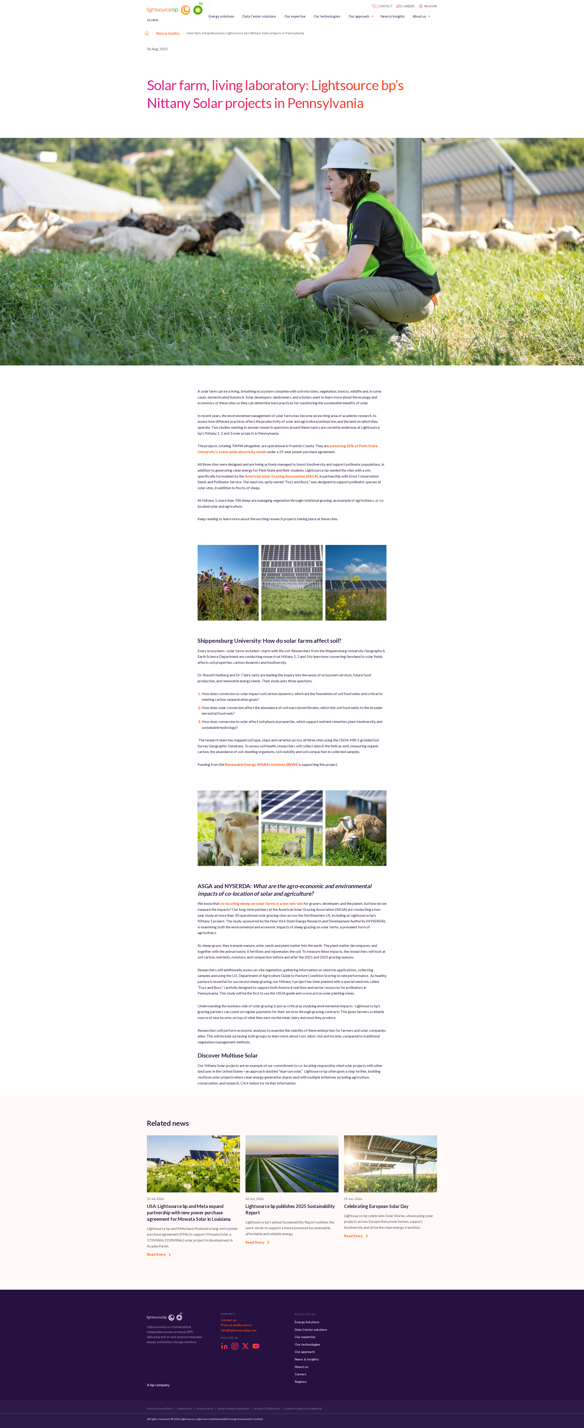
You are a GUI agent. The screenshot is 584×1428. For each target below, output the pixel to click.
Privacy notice (205, 1408)
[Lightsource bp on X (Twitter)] (245, 1346)
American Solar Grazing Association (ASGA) (281, 476)
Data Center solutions (259, 16)
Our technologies (327, 16)
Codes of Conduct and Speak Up (303, 1408)
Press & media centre (236, 1325)
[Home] (147, 33)
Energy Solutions (307, 1322)
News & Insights (392, 16)
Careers (300, 1374)
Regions (301, 1381)
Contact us (229, 1320)
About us (419, 16)
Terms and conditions (159, 1408)
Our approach (359, 16)
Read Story (157, 1254)
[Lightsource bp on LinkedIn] (224, 1346)
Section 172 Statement (267, 1408)
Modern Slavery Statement (233, 1408)
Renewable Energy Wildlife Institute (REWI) (261, 764)
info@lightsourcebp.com (238, 1330)
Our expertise (294, 16)
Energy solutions (221, 16)
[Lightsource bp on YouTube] (256, 1346)
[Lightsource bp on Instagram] (235, 1346)
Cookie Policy (184, 1408)
